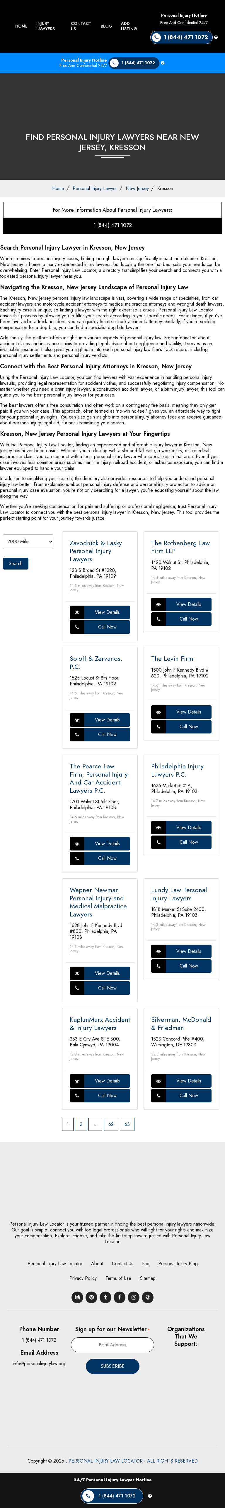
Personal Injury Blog (178, 1263)
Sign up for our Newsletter (112, 1329)
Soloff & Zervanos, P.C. (96, 662)
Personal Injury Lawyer (95, 188)
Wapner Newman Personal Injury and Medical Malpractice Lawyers (98, 902)
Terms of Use (118, 1278)
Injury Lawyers (45, 26)
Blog (106, 26)
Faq (145, 1263)
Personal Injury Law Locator (55, 1263)
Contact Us (81, 26)
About (97, 1263)
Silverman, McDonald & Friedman (181, 1023)
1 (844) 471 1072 (112, 225)
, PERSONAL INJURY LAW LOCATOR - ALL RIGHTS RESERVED (132, 1461)
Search (16, 563)
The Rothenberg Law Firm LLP (180, 547)
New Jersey (137, 188)
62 (111, 1124)
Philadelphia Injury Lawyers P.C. (177, 770)
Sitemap (148, 1278)
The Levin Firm (172, 658)
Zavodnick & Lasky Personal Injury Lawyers (96, 551)
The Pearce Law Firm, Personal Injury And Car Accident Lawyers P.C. (99, 778)
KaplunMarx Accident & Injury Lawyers (100, 1023)
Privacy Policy (83, 1278)
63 (127, 1124)
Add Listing (129, 26)
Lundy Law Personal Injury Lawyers (179, 894)
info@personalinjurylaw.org (39, 1363)
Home (21, 26)
